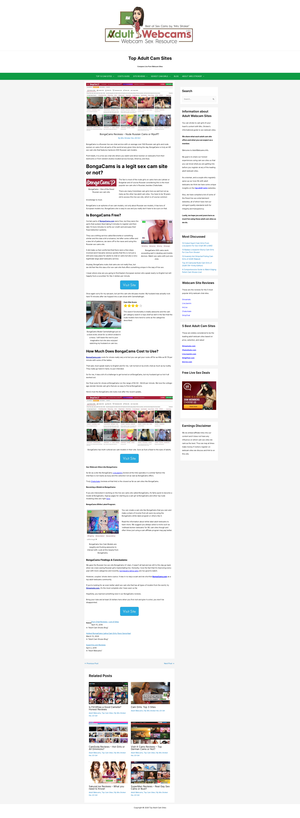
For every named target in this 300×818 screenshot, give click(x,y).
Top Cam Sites (107, 713)
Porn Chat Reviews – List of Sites (105, 622)
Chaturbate (186, 311)
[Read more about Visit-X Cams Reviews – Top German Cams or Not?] (150, 732)
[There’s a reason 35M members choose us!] (199, 395)
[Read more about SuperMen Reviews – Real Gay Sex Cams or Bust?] (150, 772)
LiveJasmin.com (189, 354)
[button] (113, 76)
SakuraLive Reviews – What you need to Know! (106, 787)
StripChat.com (188, 358)
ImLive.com (187, 362)
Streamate (186, 299)
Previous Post (91, 663)
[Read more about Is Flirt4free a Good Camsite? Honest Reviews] (108, 693)
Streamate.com (92, 588)
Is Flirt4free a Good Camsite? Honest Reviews (105, 708)
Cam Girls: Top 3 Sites (143, 707)
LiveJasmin (186, 303)
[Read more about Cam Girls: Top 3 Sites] (150, 693)
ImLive (185, 307)
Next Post (169, 663)
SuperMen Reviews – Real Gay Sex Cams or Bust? (150, 787)
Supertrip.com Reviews (96, 645)
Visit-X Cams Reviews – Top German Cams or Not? (146, 747)
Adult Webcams (95, 713)
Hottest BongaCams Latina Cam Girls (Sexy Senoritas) (108, 633)
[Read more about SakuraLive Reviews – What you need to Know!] (108, 772)
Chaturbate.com (189, 350)
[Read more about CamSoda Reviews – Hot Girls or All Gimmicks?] (108, 732)
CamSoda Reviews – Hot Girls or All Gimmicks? (107, 747)
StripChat (186, 315)
